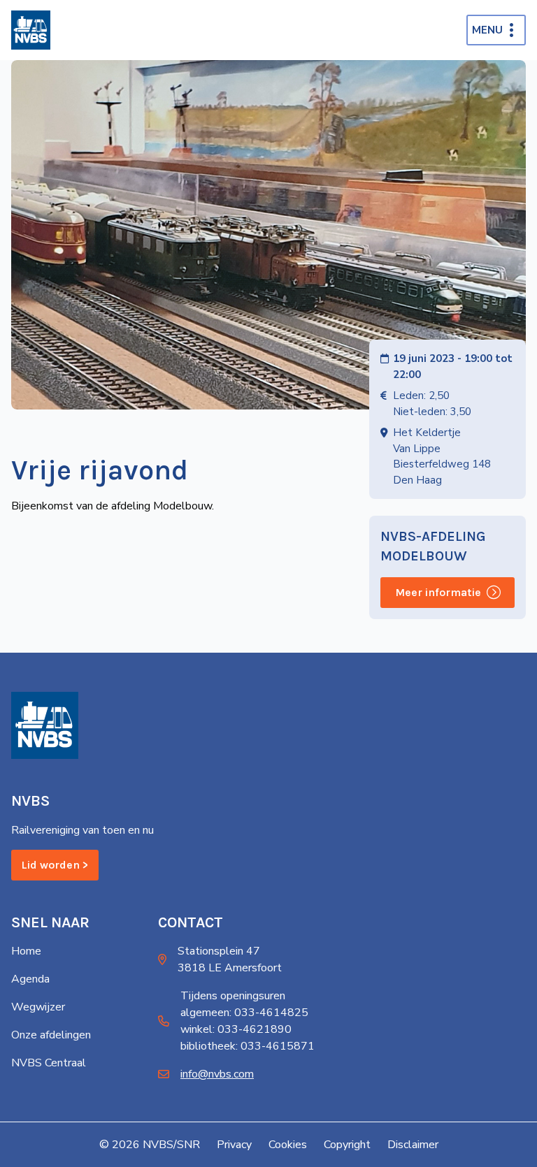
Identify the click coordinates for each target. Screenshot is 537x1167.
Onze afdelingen (51, 1035)
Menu (487, 30)
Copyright (347, 1144)
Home (26, 951)
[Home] (30, 30)
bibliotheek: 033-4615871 (247, 1046)
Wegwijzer (38, 1007)
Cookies (287, 1144)
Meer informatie (438, 592)
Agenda (30, 979)
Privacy (234, 1144)
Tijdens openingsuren (232, 995)
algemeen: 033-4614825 (244, 1012)
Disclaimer (412, 1144)
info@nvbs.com (217, 1074)
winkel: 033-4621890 (236, 1029)
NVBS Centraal (48, 1063)
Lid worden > (55, 864)
